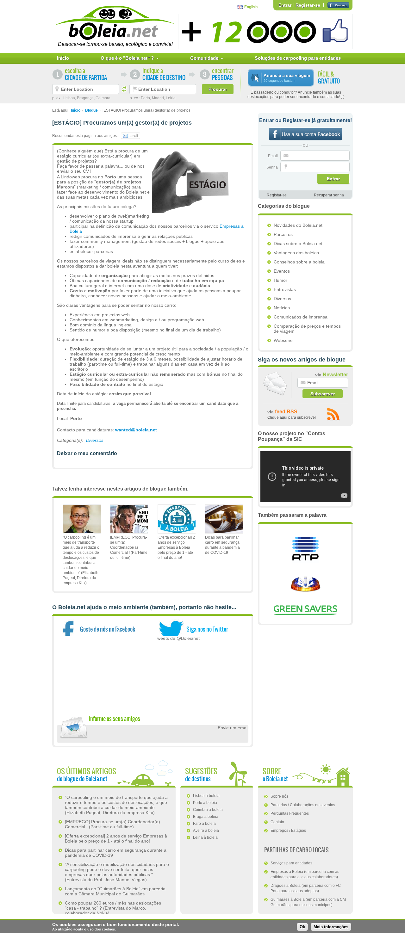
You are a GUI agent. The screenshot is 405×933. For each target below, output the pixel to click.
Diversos (94, 440)
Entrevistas (285, 289)
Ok (302, 926)
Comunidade (204, 58)
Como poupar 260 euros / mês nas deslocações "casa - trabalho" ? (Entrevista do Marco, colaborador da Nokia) (113, 908)
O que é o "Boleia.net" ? (127, 58)
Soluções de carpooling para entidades (298, 58)
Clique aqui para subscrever (291, 417)
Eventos (282, 271)
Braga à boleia (205, 816)
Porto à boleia (205, 802)
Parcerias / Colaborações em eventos (303, 805)
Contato (277, 822)
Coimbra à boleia (208, 809)
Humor (280, 280)
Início (63, 58)
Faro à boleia (204, 823)
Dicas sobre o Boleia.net (298, 243)
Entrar (284, 5)
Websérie (283, 340)
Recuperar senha (329, 195)
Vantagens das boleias (296, 252)
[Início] (115, 23)
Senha (272, 167)
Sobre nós (279, 796)
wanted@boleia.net (136, 429)
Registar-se (308, 5)
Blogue (91, 110)
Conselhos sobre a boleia (299, 261)
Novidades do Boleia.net (298, 225)
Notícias (282, 307)
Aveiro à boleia (206, 830)
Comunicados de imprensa (300, 316)
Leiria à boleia (205, 837)
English (251, 7)
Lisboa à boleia (206, 796)
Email (273, 156)
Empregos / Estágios (288, 830)
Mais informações (331, 926)
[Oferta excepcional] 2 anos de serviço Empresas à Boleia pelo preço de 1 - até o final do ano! (176, 547)
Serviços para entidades (291, 863)
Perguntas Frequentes (290, 813)
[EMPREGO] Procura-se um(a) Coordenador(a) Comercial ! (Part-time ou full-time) (128, 547)
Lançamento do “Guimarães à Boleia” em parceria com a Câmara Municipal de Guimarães (115, 891)
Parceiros (283, 234)
